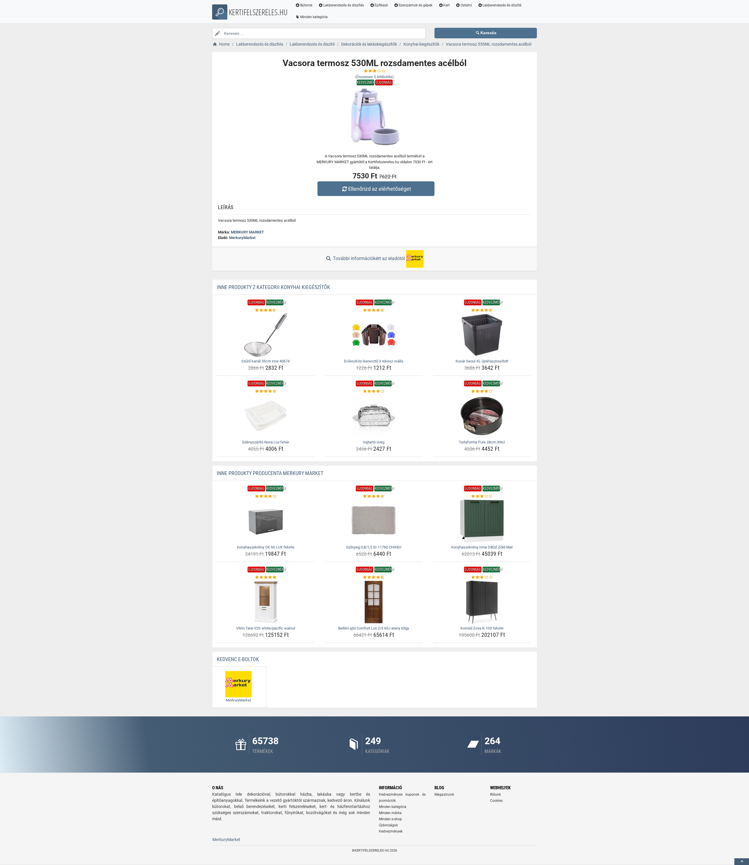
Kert (446, 5)
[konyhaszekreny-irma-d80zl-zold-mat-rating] (482, 496)
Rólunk (495, 794)
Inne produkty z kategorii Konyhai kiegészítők (273, 287)
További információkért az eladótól (369, 258)
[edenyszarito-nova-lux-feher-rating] (266, 391)
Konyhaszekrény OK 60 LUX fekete (265, 547)
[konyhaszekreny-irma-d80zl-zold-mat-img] (482, 521)
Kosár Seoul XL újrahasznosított (482, 361)
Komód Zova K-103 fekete (482, 628)
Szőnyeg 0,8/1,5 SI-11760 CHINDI (373, 547)
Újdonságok (388, 825)
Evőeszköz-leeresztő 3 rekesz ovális (373, 361)
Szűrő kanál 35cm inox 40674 (265, 361)
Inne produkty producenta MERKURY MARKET (270, 473)
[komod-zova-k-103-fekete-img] (482, 602)
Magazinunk (444, 794)
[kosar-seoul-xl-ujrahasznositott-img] (482, 335)
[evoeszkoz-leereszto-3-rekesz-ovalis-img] (373, 335)
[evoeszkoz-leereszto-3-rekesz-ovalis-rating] (373, 310)
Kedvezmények (391, 831)
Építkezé (381, 5)
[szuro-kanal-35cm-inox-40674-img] (266, 335)
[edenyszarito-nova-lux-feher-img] (266, 416)
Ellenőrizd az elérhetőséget (379, 189)
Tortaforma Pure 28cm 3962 (482, 442)
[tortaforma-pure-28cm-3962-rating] (482, 391)
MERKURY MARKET (247, 232)
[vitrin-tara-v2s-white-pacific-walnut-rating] (266, 577)
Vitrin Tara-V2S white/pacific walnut (265, 628)
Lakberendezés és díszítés (343, 5)
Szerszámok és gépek (415, 5)
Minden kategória (314, 17)
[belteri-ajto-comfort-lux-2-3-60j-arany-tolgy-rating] (373, 577)
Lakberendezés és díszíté (501, 5)
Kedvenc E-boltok (238, 659)
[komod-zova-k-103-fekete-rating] (482, 577)
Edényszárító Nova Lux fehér (265, 442)
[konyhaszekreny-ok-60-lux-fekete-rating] (266, 496)
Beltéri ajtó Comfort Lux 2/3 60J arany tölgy (373, 628)
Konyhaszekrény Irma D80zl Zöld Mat (482, 547)
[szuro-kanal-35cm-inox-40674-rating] (266, 310)
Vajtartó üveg (373, 442)
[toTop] (741, 861)
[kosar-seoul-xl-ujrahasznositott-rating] (482, 310)
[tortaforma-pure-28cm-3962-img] (482, 416)
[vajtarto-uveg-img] (373, 416)
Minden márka (390, 813)
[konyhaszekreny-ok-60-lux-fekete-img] (266, 521)
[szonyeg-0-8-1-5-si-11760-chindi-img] (373, 521)
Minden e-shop (390, 819)
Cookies (496, 801)
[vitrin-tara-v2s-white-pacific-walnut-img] (266, 602)
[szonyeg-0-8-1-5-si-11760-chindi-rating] (373, 496)
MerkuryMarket (242, 237)
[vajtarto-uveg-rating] (373, 391)
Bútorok (306, 5)
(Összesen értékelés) (374, 77)
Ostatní (466, 5)
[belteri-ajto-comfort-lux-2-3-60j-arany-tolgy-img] (373, 602)
